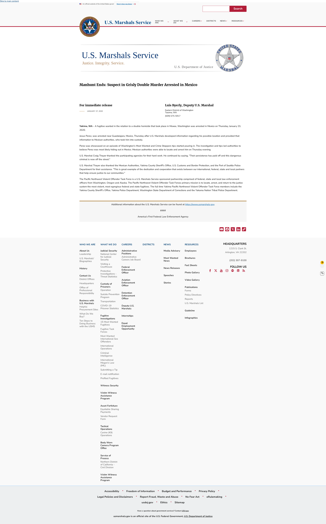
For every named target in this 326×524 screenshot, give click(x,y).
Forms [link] (188, 290)
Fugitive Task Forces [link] (107, 330)
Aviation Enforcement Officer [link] (128, 282)
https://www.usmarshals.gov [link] (199, 204)
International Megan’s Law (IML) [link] (107, 362)
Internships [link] (127, 315)
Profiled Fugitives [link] (109, 378)
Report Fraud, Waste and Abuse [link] (159, 497)
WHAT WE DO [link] (108, 244)
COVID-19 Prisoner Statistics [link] (109, 307)
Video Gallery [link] (192, 279)
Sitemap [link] (180, 502)
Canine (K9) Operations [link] (106, 434)
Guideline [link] (190, 310)
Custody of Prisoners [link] (106, 285)
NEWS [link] (167, 244)
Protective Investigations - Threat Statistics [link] (108, 273)
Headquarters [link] (86, 283)
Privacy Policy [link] (207, 491)
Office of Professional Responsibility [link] (86, 290)
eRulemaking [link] (214, 497)
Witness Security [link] (109, 385)
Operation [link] (105, 290)
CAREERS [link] (127, 244)
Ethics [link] (163, 502)
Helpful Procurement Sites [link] (88, 308)
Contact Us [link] (85, 275)
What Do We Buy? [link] (86, 315)
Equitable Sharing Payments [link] (109, 411)
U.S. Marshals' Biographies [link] (86, 260)
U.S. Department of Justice (198, 516)
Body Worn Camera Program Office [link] (109, 445)
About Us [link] (84, 250)
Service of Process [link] (105, 457)
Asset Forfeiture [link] (109, 405)
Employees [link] (190, 250)
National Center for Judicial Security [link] (108, 256)
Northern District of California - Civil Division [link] (108, 464)
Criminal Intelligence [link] (106, 354)
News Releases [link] (172, 268)
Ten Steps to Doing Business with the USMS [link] (87, 323)
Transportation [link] (108, 301)
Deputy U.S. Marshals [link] (128, 307)
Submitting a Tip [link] (109, 369)
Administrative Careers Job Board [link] (131, 258)
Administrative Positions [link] (129, 252)
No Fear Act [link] (192, 497)
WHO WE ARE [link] (87, 244)
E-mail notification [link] (109, 374)
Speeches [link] (169, 275)
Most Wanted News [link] (171, 259)
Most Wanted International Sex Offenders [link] (109, 338)
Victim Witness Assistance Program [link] (108, 395)
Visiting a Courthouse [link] (106, 265)
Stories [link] (167, 282)
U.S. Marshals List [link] (194, 303)
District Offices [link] (86, 279)
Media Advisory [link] (172, 250)
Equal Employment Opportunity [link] (128, 326)
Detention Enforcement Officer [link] (128, 295)
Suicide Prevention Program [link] (109, 296)
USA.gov (185, 511)
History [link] (83, 268)
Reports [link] (189, 299)
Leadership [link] (85, 254)
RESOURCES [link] (191, 244)
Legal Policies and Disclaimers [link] (115, 497)
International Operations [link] (106, 347)
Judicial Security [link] (108, 250)
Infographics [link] (191, 317)
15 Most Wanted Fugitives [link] (109, 323)
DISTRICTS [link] (148, 244)
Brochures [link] (190, 258)
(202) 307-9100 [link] (238, 260)
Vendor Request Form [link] (108, 418)
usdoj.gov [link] (147, 502)
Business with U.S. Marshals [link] (86, 302)
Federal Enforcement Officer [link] (128, 269)
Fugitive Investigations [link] (107, 317)
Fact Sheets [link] (191, 265)
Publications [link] (191, 287)
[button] (221, 230)
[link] (89, 27)
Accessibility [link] (111, 491)
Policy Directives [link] (193, 294)
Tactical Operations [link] (106, 428)
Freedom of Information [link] (140, 491)
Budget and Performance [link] (177, 491)
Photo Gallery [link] (192, 272)
